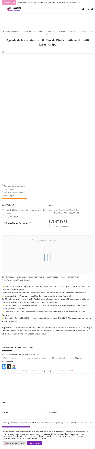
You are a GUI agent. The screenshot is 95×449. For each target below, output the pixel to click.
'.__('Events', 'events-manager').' (44, 250)
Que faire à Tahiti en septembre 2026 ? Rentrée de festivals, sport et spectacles (49, 2)
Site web (53, 412)
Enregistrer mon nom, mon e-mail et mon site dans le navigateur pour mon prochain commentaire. (48, 423)
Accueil (7, 31)
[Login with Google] (14, 366)
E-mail (5, 412)
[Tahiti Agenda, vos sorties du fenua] (13, 9)
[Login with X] (9, 366)
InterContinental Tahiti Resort (67, 210)
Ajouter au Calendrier (18, 223)
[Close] (61, 242)
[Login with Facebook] (4, 366)
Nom (4, 402)
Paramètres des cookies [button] (14, 443)
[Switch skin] (87, 10)
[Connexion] (83, 10)
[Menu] (3, 10)
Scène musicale (29, 31)
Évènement (16, 31)
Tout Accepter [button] (34, 443)
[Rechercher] (92, 10)
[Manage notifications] (5, 444)
